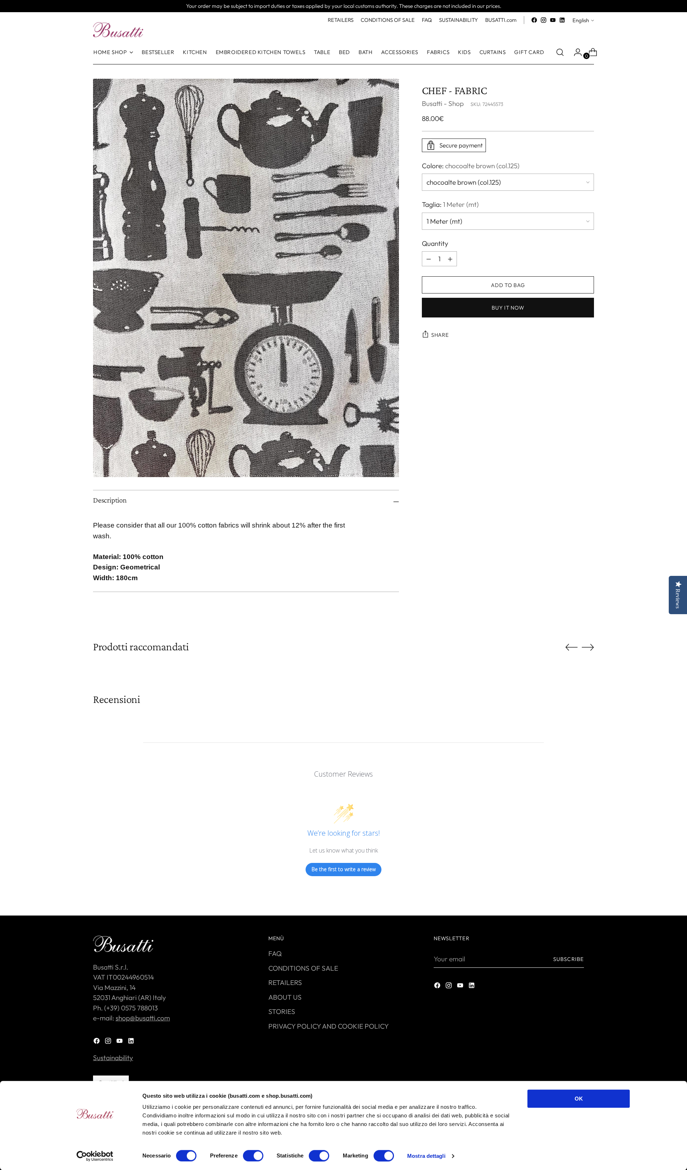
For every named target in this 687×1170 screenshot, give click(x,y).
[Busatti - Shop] (118, 29)
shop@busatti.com (143, 1018)
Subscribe (568, 959)
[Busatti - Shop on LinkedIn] (562, 20)
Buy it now (508, 307)
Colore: (471, 165)
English (580, 20)
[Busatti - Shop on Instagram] (543, 20)
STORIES (281, 1011)
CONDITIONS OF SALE (303, 968)
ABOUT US (285, 997)
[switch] (253, 1155)
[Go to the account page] (575, 52)
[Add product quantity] (428, 259)
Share (440, 334)
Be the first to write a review (344, 869)
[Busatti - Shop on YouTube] (553, 20)
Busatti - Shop (443, 103)
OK (579, 1099)
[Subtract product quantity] (450, 259)
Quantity (435, 243)
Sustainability (113, 1057)
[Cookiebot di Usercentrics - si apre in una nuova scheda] (95, 1156)
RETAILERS (285, 982)
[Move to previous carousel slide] (571, 647)
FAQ (275, 953)
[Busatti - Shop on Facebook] (534, 20)
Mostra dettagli (426, 1156)
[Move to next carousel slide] (588, 647)
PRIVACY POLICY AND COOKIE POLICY (328, 1026)
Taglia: (450, 204)
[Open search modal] (560, 52)
